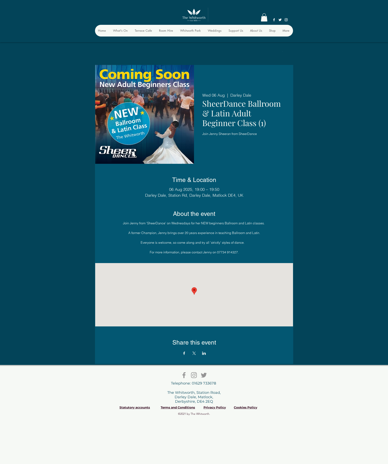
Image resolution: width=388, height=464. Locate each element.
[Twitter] (280, 20)
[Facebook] (274, 20)
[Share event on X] (194, 353)
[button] (264, 17)
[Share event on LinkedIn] (204, 353)
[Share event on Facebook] (184, 353)
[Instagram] (286, 20)
